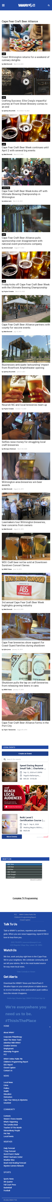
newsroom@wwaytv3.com (32, 942)
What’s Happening (11, 1122)
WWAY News (8, 569)
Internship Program (11, 1051)
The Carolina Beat (11, 1124)
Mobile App (11, 998)
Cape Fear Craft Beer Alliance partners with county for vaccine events (26, 326)
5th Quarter (8, 1182)
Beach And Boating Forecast (15, 1163)
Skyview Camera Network (14, 1166)
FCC (15, 914)
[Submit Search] (49, 5)
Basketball (8, 1187)
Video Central (21, 972)
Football (7, 1190)
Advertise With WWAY (12, 1043)
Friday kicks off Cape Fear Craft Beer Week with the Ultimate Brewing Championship (26, 286)
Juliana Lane (7, 201)
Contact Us (8, 1070)
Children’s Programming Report (25, 917)
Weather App (20, 998)
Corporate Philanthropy (13, 1037)
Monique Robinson (10, 449)
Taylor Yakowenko (10, 730)
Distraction (8, 1097)
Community (6, 188)
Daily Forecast (9, 1148)
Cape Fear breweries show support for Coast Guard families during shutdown (23, 644)
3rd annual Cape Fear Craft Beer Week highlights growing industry (23, 604)
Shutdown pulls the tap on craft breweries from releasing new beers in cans (25, 684)
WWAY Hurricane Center (13, 1157)
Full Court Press (10, 1184)
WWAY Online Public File (27, 914)
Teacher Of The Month (13, 1127)
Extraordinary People (12, 1130)
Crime (6, 1085)
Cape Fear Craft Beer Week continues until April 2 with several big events (25, 149)
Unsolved (7, 1103)
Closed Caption (25, 920)
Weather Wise (9, 1160)
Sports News (9, 1179)
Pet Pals (7, 1133)
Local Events (9, 1136)
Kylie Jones (7, 649)
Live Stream (31, 972)
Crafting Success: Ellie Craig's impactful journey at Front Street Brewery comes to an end (24, 103)
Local (4, 54)
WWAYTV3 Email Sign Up (35, 998)
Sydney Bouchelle (9, 111)
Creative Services (10, 1045)
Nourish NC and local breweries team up (24, 404)
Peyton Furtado (9, 291)
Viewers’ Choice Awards (13, 1119)
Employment (9, 1048)
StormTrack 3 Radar (11, 1154)
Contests (7, 1116)
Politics (6, 1088)
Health (6, 1091)
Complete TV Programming (25, 898)
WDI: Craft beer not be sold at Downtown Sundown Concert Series (24, 564)
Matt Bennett (8, 64)
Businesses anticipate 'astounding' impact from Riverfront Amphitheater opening (25, 366)
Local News (8, 1082)
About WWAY (9, 1032)
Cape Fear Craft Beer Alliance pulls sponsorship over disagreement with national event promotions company (22, 240)
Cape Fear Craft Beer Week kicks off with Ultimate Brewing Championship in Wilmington (24, 194)
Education (7, 1094)
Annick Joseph (8, 248)
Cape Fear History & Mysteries (16, 1100)
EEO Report (8, 1064)
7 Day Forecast (10, 1151)
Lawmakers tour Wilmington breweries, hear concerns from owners (23, 524)
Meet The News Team (12, 1040)
